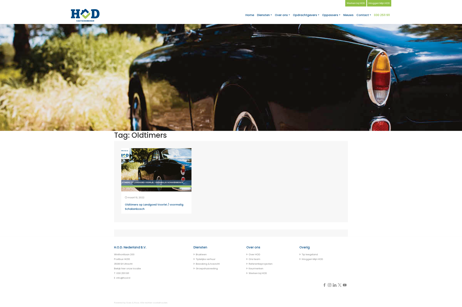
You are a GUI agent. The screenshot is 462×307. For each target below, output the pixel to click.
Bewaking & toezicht (208, 264)
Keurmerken (256, 268)
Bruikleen (201, 254)
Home (249, 15)
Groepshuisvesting (207, 268)
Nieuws (348, 15)
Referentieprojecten (261, 264)
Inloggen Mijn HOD (379, 3)
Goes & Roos (132, 302)
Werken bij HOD (356, 3)
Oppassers (330, 15)
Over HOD (254, 254)
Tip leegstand (310, 254)
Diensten (263, 15)
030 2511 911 (382, 15)
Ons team (254, 259)
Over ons (281, 15)
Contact (362, 15)
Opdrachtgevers (305, 15)
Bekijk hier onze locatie (127, 268)
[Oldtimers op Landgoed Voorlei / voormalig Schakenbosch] (156, 169)
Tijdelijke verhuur (205, 259)
